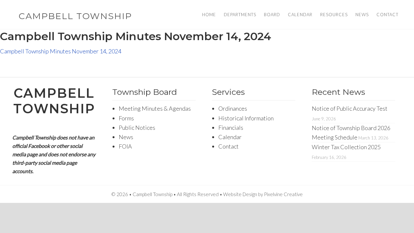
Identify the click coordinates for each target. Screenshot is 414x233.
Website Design (240, 194)
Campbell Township (75, 16)
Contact (228, 146)
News (126, 136)
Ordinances (232, 108)
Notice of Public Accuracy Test (349, 108)
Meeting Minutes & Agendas (155, 108)
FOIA (125, 146)
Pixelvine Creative (283, 194)
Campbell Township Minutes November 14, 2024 (60, 51)
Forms (126, 118)
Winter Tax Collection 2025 (346, 146)
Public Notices (137, 127)
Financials (230, 127)
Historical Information (246, 118)
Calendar (230, 136)
